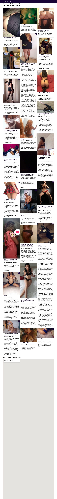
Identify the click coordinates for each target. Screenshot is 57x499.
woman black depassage (10, 130)
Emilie (5, 295)
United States (12, 3)
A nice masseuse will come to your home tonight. (11, 334)
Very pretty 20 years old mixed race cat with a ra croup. (27, 300)
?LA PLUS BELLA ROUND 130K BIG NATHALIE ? (28, 64)
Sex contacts (5, 3)
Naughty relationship (26, 139)
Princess (40, 338)
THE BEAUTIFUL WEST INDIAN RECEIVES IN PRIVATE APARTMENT (27, 246)
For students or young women (10, 200)
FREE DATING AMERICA (7, 1)
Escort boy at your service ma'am (28, 214)
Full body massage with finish (10, 160)
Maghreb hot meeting (10, 37)
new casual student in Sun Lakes (45, 244)
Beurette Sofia (25, 342)
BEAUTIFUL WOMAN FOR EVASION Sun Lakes (45, 55)
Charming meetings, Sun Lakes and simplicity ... (10, 260)
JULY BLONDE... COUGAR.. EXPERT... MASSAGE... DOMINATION (45, 208)
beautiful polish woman (10, 104)
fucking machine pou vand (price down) (45, 114)
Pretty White (24, 25)
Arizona (17, 3)
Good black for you (43, 30)
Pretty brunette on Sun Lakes (44, 93)
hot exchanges (8, 70)
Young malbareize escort (27, 174)
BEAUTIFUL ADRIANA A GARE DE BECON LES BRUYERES (44, 157)
